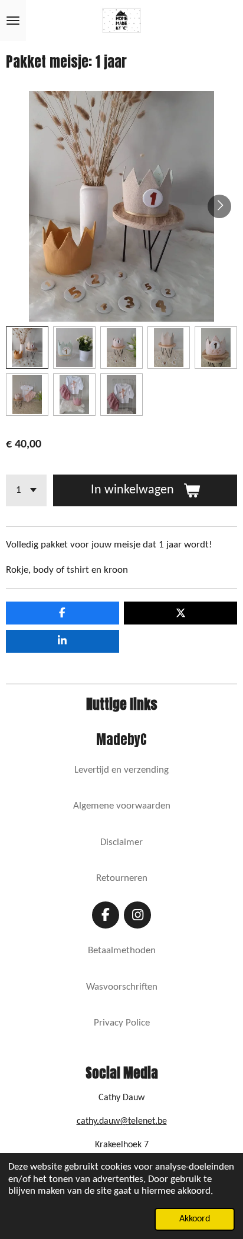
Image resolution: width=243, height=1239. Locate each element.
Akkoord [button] (194, 1219)
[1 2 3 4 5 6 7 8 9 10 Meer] (26, 490)
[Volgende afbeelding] (219, 206)
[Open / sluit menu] (13, 20)
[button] (27, 347)
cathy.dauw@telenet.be (122, 1121)
